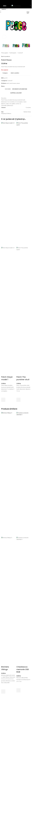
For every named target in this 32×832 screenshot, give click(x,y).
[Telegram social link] (19, 2)
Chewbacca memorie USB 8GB (22, 669)
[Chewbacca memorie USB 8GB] (23, 474)
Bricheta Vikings (5, 668)
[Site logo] (16, 5)
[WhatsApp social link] (17, 2)
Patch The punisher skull (22, 378)
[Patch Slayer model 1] (8, 184)
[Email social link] (15, 2)
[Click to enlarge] (4, 37)
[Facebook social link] (13, 2)
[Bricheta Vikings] (8, 474)
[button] (3, 400)
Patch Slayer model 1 (7, 378)
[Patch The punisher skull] (23, 184)
